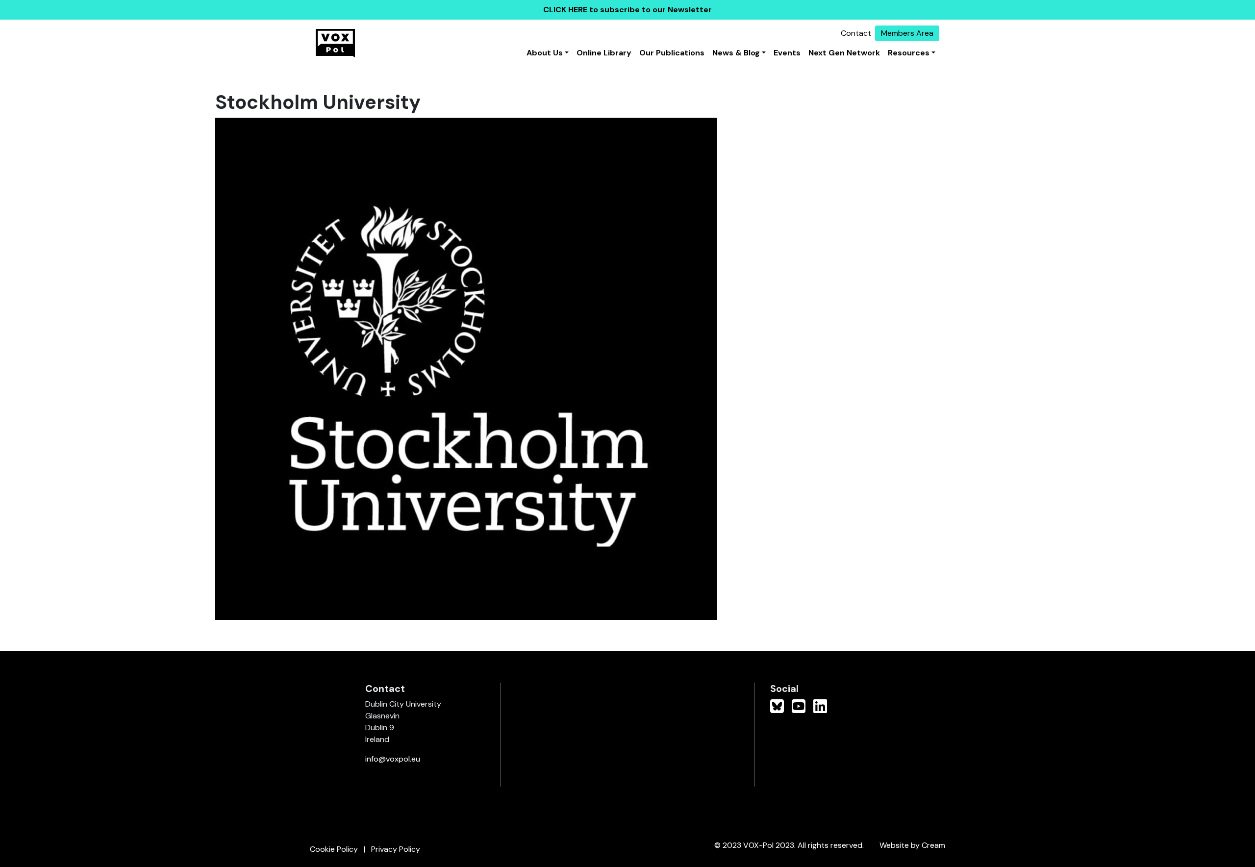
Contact (856, 33)
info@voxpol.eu (392, 759)
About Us (545, 53)
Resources (908, 53)
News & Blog (736, 53)
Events (787, 53)
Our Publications (671, 53)
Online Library (604, 53)
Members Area (907, 33)
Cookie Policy (334, 849)
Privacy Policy (395, 849)
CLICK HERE (565, 9)
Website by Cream (912, 845)
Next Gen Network (844, 53)
